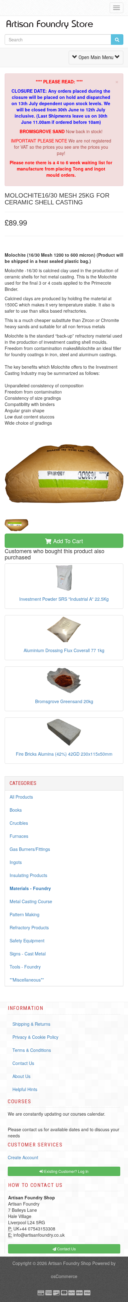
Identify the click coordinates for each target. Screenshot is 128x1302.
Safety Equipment (27, 940)
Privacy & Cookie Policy (35, 1037)
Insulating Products (28, 875)
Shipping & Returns (31, 1024)
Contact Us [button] (66, 1248)
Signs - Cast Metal (28, 953)
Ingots (16, 862)
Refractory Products (29, 927)
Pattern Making (24, 914)
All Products (21, 797)
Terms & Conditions (31, 1050)
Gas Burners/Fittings (30, 849)
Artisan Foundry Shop (69, 1263)
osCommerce (64, 1276)
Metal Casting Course (31, 901)
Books (16, 810)
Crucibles (19, 823)
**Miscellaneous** (27, 980)
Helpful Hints (24, 1089)
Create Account (23, 1157)
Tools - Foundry (25, 967)
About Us (21, 1076)
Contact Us (23, 1063)
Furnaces (19, 836)
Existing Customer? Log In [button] (66, 1171)
